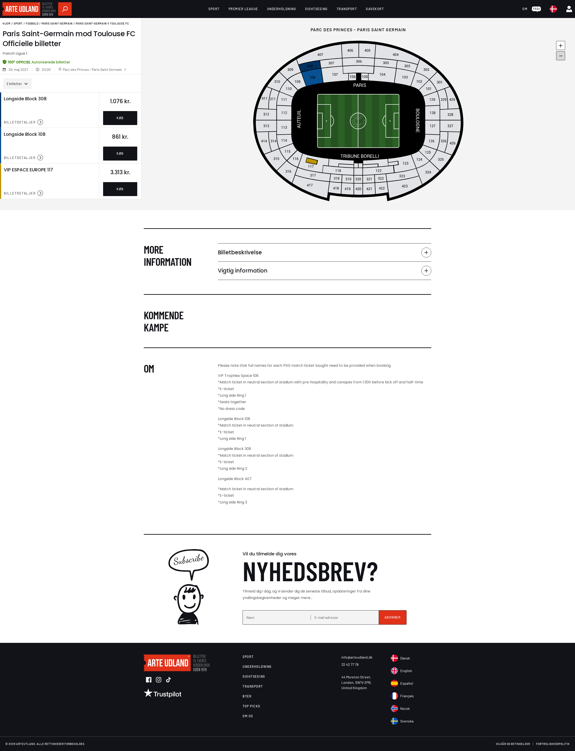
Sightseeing (316, 9)
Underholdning (281, 9)
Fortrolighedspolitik (553, 743)
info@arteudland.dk (356, 657)
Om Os (248, 716)
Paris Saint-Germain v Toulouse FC (102, 23)
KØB (120, 118)
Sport (214, 9)
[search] (65, 9)
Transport (347, 9)
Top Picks (251, 706)
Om (524, 9)
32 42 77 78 (349, 664)
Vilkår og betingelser (513, 743)
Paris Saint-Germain (57, 23)
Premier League (243, 9)
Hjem (7, 23)
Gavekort (375, 9)
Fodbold (32, 23)
